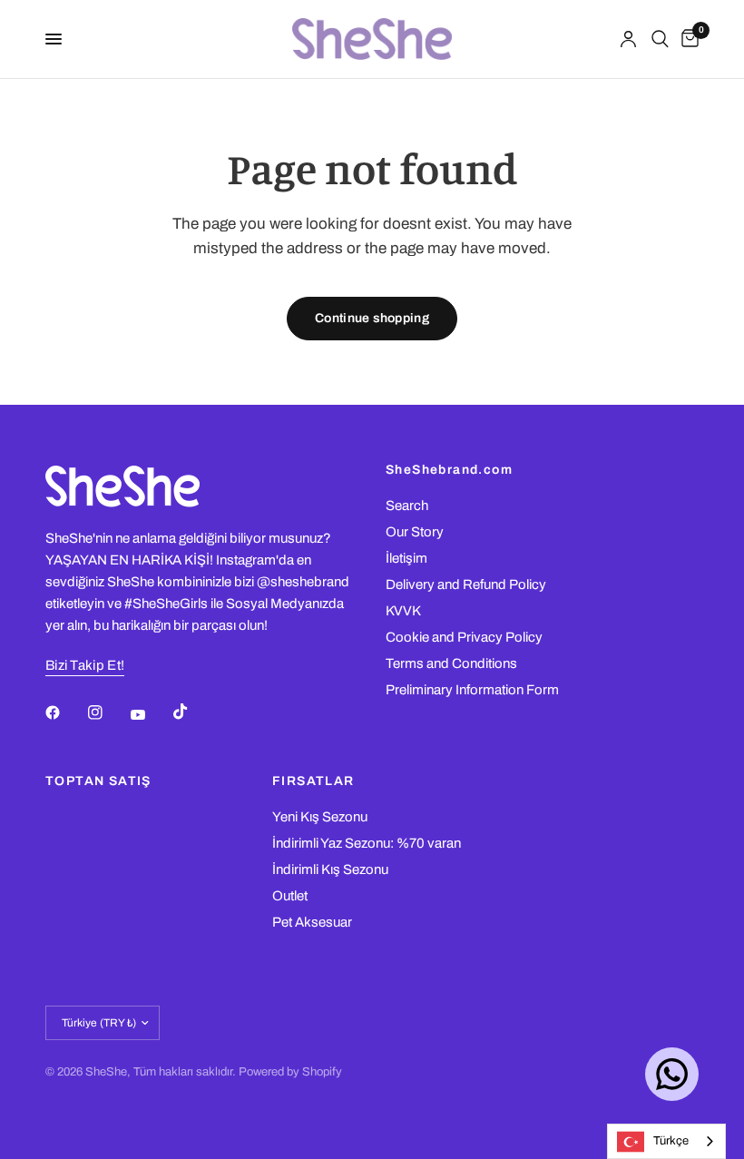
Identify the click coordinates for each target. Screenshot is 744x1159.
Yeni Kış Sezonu (319, 817)
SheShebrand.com (449, 470)
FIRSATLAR (313, 781)
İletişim (406, 558)
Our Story (415, 532)
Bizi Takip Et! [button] (84, 665)
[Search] (660, 39)
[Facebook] (65, 712)
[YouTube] (151, 714)
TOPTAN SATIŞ (98, 781)
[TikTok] (193, 712)
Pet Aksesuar (312, 922)
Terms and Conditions (451, 663)
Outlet (290, 896)
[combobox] (666, 1141)
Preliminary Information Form (472, 690)
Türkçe (671, 1140)
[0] (687, 39)
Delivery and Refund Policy (466, 584)
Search (407, 505)
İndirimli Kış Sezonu (330, 869)
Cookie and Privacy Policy (464, 637)
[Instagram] (108, 712)
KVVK (403, 611)
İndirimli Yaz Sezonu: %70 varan (366, 843)
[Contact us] (672, 1074)
